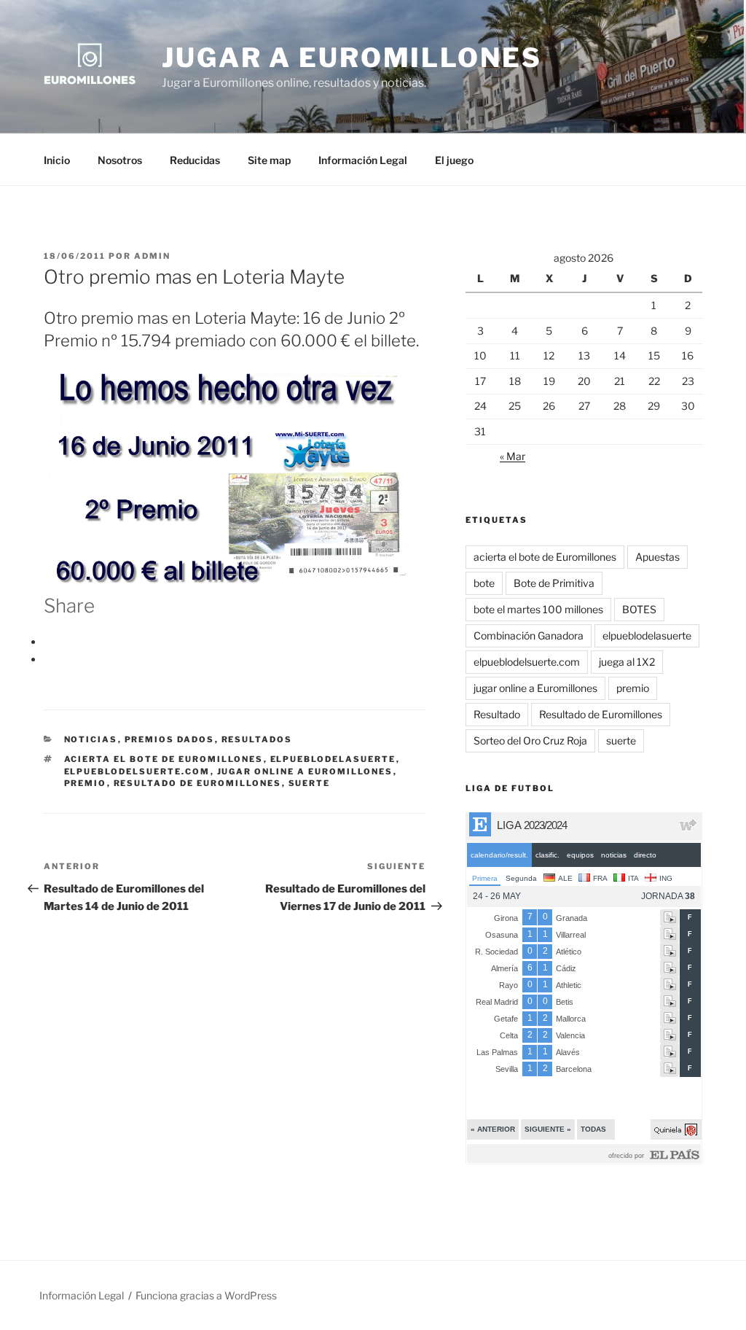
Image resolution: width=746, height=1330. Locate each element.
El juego (454, 160)
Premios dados (170, 739)
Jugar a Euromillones (352, 58)
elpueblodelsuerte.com (137, 771)
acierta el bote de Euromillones (164, 759)
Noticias (91, 739)
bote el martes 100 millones (538, 609)
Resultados (257, 739)
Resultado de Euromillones (198, 783)
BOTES (639, 609)
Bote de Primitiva (554, 583)
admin (152, 256)
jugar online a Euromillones (305, 771)
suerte (309, 783)
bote (484, 583)
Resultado (497, 714)
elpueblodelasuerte (333, 759)
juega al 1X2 (627, 662)
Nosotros (120, 160)
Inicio (57, 160)
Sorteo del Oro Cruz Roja (530, 740)
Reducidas (195, 160)
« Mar (512, 456)
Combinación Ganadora (529, 635)
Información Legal (362, 160)
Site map (269, 160)
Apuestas (657, 557)
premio (85, 783)
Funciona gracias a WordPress (206, 1295)
